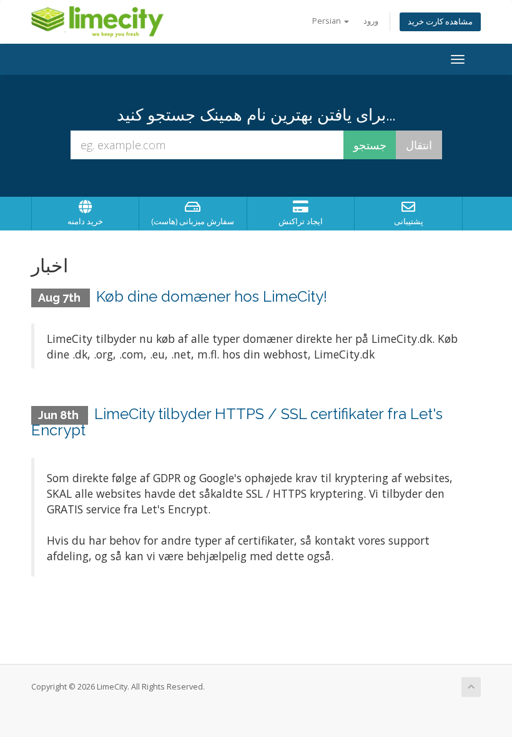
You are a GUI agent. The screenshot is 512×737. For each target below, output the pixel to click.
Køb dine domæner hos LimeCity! (211, 296)
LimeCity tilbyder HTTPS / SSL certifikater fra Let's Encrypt (237, 422)
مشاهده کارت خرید (440, 21)
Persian (327, 21)
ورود (370, 21)
